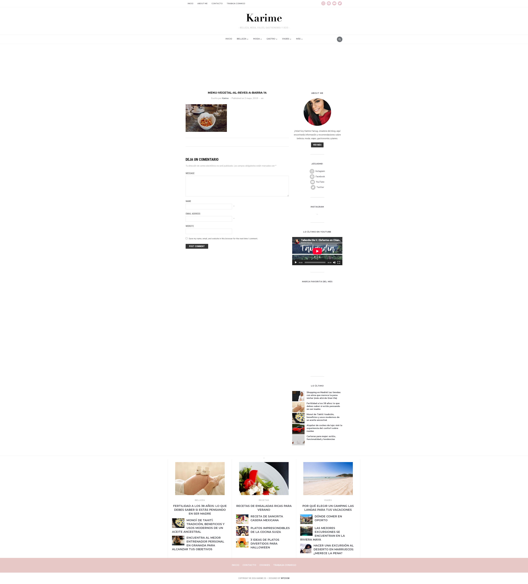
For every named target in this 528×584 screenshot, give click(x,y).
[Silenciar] (334, 262)
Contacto (217, 3)
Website (190, 226)
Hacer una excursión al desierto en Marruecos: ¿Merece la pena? (334, 549)
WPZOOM (285, 578)
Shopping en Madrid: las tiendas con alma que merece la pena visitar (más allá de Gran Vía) (324, 395)
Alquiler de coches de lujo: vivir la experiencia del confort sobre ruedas (324, 428)
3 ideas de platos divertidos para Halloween (265, 543)
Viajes (285, 39)
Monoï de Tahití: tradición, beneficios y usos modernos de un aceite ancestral (323, 417)
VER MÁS (317, 145)
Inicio (190, 3)
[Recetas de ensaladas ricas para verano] (264, 463)
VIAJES (328, 500)
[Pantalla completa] (338, 262)
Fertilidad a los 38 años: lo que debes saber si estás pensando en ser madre (323, 406)
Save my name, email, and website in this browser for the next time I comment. (223, 238)
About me (202, 3)
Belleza (241, 39)
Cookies (264, 565)
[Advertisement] (264, 70)
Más (298, 39)
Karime (225, 98)
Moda (256, 39)
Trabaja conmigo (236, 3)
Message (190, 173)
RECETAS (264, 500)
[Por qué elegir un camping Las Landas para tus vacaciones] (328, 463)
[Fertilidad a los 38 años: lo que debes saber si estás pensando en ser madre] (200, 463)
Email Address (193, 213)
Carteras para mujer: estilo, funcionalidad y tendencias (321, 438)
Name (188, 201)
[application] (317, 251)
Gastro (271, 39)
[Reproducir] (295, 262)
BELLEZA (200, 500)
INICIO (228, 39)
